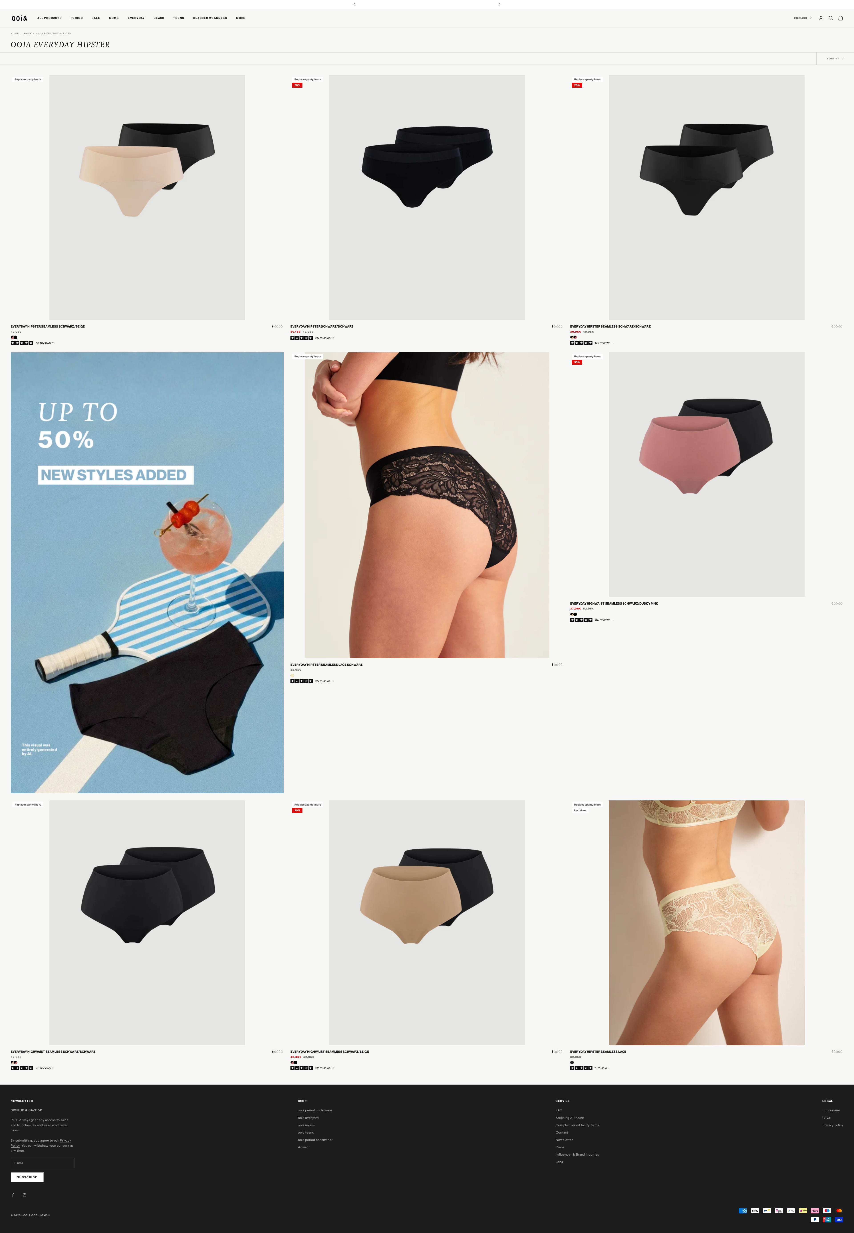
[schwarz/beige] (572, 337)
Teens (178, 17)
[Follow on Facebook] (13, 1195)
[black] (572, 1062)
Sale (96, 17)
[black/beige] (572, 614)
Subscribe (27, 1177)
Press (560, 1147)
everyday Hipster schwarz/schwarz (321, 326)
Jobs (559, 1162)
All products (49, 17)
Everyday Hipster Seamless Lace (598, 1051)
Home (15, 33)
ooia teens (306, 1132)
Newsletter (564, 1140)
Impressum (831, 1110)
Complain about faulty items (577, 1125)
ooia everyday (308, 1118)
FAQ (559, 1110)
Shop (27, 33)
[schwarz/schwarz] (15, 337)
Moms (114, 17)
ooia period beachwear (315, 1140)
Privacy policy (832, 1125)
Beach (159, 17)
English (800, 18)
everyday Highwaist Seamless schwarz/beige (329, 1051)
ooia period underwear (315, 1110)
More (241, 17)
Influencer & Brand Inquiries (577, 1154)
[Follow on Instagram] (24, 1195)
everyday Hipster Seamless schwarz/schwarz (610, 326)
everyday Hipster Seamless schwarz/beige (48, 326)
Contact (562, 1132)
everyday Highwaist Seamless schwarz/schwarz (53, 1051)
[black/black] (575, 614)
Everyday (136, 17)
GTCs (826, 1118)
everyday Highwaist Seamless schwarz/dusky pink (614, 603)
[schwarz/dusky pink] (12, 337)
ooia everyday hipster (53, 33)
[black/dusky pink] (15, 1062)
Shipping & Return (570, 1118)
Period (77, 17)
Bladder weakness (210, 17)
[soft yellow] (292, 675)
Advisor (304, 1147)
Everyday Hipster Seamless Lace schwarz (326, 664)
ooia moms (306, 1125)
